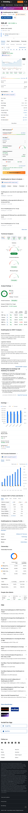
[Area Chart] (4, 47)
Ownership (12, 44)
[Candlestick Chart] (2, 47)
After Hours (4, 30)
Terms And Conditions (5, 797)
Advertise (17, 752)
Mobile (2, 752)
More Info (6, 35)
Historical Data (19, 44)
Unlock (14, 515)
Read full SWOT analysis (21, 366)
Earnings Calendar (18, 5)
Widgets (3, 757)
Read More (3, 530)
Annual (2, 460)
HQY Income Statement (8, 453)
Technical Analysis (7, 234)
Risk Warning (3, 805)
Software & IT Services (21, 534)
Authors (16, 757)
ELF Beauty (4, 596)
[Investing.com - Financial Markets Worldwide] (7, 2)
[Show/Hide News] (9, 47)
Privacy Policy (3, 801)
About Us (17, 749)
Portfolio (3, 754)
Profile (7, 44)
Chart (8, 41)
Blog (2, 749)
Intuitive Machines (16, 596)
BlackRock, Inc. (4, 584)
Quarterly (8, 460)
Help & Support (18, 754)
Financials (23, 41)
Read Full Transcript (22, 395)
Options (24, 44)
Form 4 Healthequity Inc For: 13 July (10, 223)
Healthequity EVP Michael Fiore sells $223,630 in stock (13, 216)
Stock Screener (9, 5)
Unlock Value (23, 78)
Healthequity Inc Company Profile (11, 521)
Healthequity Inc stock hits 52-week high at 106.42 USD (14, 192)
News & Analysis (15, 41)
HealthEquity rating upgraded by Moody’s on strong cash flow (12, 201)
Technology (24, 536)
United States (24, 542)
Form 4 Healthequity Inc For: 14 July (10, 208)
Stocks (2, 5)
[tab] (3, 238)
